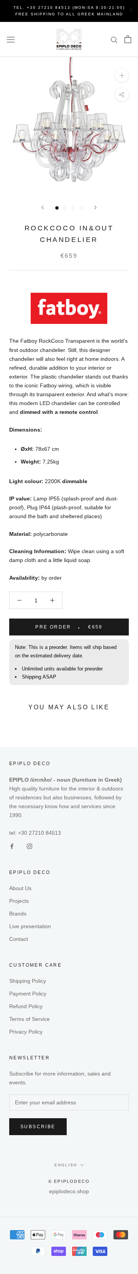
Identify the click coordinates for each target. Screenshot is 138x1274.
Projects (19, 901)
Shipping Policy (27, 981)
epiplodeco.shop (69, 1191)
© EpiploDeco (69, 1181)
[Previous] (42, 207)
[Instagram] (29, 846)
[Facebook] (12, 846)
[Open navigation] (11, 39)
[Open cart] (128, 39)
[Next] (95, 207)
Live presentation (30, 926)
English (65, 1165)
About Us (20, 888)
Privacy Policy (26, 1032)
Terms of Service (29, 1019)
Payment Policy (27, 994)
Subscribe (38, 1126)
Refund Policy (26, 1006)
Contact (18, 939)
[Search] (114, 39)
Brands (17, 913)
